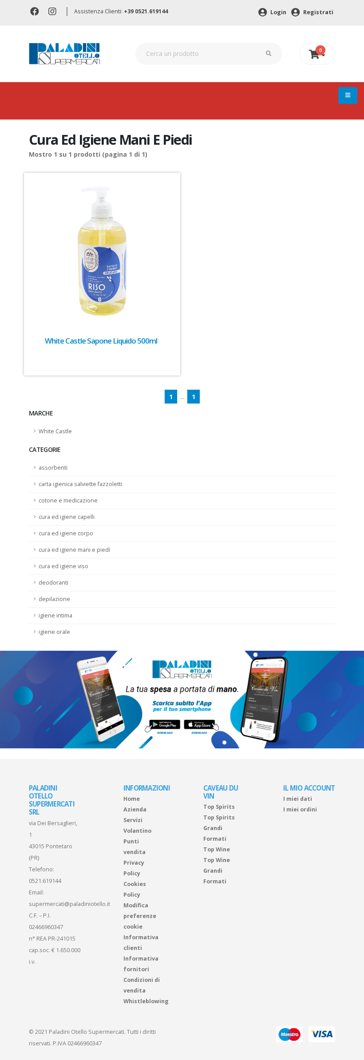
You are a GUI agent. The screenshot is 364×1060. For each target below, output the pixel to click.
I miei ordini (300, 809)
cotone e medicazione (68, 500)
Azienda (134, 809)
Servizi (132, 820)
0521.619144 (45, 881)
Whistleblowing (146, 1001)
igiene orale (54, 632)
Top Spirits (219, 807)
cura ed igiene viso (63, 566)
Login (277, 12)
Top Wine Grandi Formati (216, 870)
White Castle (55, 431)
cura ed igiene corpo (66, 533)
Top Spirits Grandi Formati (219, 828)
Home (131, 799)
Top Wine (216, 849)
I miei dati (297, 799)
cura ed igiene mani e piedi (74, 550)
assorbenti (53, 467)
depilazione (54, 599)
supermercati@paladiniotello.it (69, 904)
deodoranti (53, 582)
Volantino (137, 831)
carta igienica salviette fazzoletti (80, 484)
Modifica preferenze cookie (139, 916)
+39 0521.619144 (146, 11)
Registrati (317, 12)
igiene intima (55, 615)
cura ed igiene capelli (67, 517)
